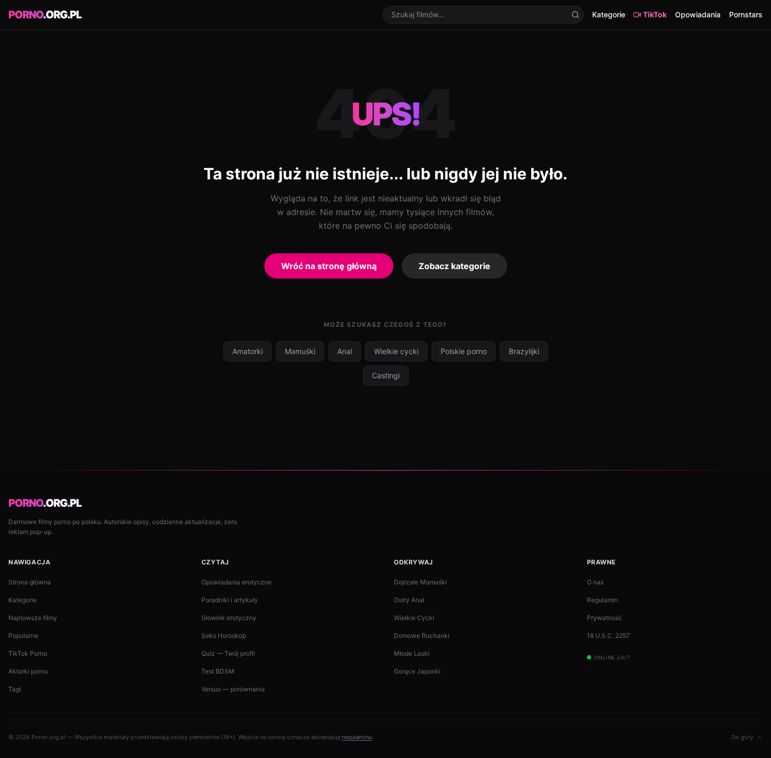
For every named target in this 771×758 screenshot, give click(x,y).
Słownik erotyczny (228, 618)
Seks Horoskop (223, 635)
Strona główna (29, 582)
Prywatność (604, 618)
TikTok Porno (27, 653)
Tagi (14, 689)
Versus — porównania (233, 689)
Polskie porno (464, 351)
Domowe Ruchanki (421, 635)
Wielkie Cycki (414, 618)
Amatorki (247, 351)
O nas (595, 582)
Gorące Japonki (417, 671)
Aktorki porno (28, 671)
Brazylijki (524, 351)
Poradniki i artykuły (229, 600)
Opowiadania (698, 14)
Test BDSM (217, 671)
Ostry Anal (409, 600)
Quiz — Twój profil (228, 653)
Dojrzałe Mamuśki (420, 582)
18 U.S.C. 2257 (608, 635)
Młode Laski (412, 653)
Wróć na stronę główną (329, 266)
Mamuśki (300, 351)
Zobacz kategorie (454, 266)
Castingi (386, 375)
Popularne (23, 635)
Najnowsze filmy (32, 618)
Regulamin (602, 600)
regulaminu (357, 737)
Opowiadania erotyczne (236, 582)
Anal (344, 351)
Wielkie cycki (396, 351)
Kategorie (608, 14)
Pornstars (746, 14)
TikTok (655, 14)
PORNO (44, 14)
